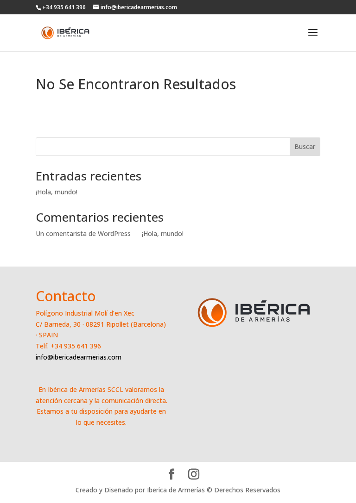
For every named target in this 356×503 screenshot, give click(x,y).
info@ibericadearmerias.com (78, 357)
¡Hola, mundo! (56, 191)
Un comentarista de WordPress (83, 233)
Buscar (304, 146)
